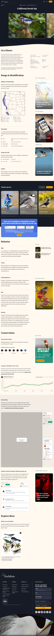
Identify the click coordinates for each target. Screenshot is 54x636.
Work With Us (14, 584)
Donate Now (23, 588)
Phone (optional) (28, 226)
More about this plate (6, 559)
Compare (42, 187)
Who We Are (5, 584)
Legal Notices (12, 604)
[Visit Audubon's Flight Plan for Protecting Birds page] (44, 161)
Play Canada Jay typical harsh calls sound (36, 192)
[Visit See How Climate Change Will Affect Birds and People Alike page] (44, 487)
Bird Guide (23, 5)
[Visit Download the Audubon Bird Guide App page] (44, 128)
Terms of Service (28, 229)
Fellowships (14, 586)
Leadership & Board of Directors (6, 589)
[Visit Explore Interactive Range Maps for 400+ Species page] (44, 95)
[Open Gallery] (44, 15)
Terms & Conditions (44, 605)
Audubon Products (25, 586)
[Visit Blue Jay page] (10, 202)
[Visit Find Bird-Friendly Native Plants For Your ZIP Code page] (44, 295)
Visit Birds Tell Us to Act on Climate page (44, 350)
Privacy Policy (23, 229)
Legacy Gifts (23, 590)
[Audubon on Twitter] (42, 612)
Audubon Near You (25, 584)
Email (6, 226)
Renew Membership (25, 591)
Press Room (14, 588)
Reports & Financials (6, 593)
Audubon (5, 1)
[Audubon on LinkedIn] (44, 612)
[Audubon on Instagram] (36, 612)
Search (47, 1)
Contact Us (14, 590)
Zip (17, 226)
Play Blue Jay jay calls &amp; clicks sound (17, 192)
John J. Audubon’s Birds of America (8, 556)
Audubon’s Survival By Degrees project (14, 408)
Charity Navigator (5, 601)
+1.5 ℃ (3, 484)
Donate (50, 1)
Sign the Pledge (40, 360)
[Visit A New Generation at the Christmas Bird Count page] (44, 255)
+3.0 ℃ (7, 484)
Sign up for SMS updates (15, 592)
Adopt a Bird (49, 187)
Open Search (4, 5)
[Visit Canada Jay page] (28, 202)
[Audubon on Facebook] (39, 612)
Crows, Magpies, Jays (31, 5)
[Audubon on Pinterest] (50, 612)
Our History (5, 586)
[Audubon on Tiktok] (47, 612)
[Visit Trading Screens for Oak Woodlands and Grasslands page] (44, 249)
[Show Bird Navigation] (2, 5)
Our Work (39, 149)
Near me (44, 1)
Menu (2, 2)
